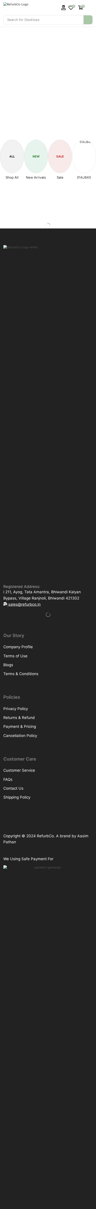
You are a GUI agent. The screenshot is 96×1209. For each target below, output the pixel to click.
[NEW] (36, 149)
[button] (63, 7)
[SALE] (60, 149)
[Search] (87, 19)
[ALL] (12, 149)
